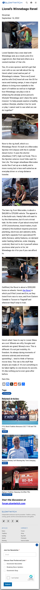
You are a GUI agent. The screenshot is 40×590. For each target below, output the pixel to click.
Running (4, 540)
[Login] (31, 3)
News (3, 531)
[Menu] (36, 3)
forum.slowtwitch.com (13, 503)
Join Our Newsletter (12, 550)
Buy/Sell (23, 536)
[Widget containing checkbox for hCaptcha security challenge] (20, 577)
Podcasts (23, 538)
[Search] (27, 3)
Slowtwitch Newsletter (14, 564)
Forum (23, 531)
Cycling (4, 536)
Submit (7, 584)
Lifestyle (6, 393)
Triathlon (4, 533)
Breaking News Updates (15, 567)
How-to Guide (25, 540)
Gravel (3, 538)
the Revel (27, 290)
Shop (22, 533)
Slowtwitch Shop (12, 570)
